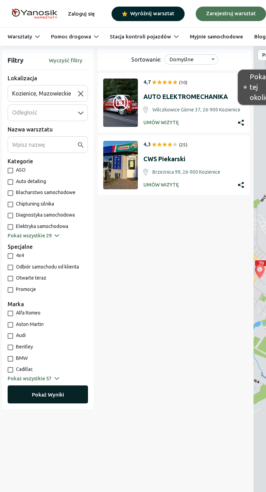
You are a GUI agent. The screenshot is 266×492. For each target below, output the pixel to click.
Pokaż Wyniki (48, 395)
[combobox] (45, 93)
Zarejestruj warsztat (231, 13)
